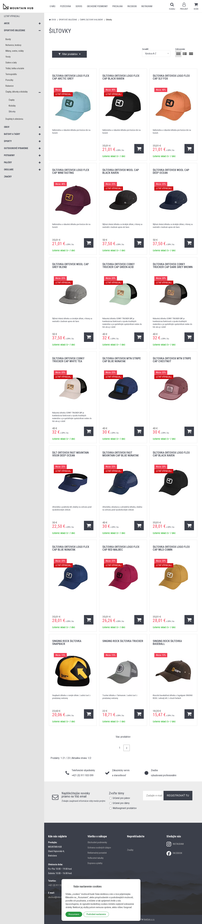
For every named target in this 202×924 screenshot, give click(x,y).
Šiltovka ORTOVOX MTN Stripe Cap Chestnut (172, 360)
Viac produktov (123, 736)
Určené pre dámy (121, 803)
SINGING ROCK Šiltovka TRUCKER (122, 641)
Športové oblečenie (68, 20)
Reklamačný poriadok (97, 853)
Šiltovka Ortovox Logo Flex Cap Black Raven (120, 77)
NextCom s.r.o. (149, 919)
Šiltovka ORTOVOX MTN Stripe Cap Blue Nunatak (121, 360)
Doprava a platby (95, 863)
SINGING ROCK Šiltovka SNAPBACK (66, 642)
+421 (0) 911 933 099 (57, 885)
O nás (52, 6)
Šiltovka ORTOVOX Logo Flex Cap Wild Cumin (171, 548)
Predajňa (117, 6)
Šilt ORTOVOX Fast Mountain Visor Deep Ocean (70, 454)
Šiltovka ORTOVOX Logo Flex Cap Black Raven (171, 454)
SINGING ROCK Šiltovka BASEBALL (167, 642)
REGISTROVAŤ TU (178, 795)
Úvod (53, 20)
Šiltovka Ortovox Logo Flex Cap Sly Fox (171, 77)
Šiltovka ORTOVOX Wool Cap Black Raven (120, 171)
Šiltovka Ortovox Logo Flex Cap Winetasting (70, 171)
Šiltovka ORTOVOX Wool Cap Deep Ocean (171, 171)
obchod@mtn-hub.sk (57, 897)
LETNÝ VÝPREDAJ (12, 16)
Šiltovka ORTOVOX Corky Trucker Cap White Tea (68, 360)
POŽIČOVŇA (65, 6)
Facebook (132, 6)
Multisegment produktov (125, 808)
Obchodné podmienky (97, 6)
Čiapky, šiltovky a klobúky (91, 20)
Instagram (146, 6)
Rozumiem (73, 914)
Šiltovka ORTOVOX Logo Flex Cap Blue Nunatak (70, 548)
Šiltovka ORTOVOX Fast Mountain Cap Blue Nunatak (120, 454)
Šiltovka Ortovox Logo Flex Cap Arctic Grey (70, 77)
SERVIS (79, 6)
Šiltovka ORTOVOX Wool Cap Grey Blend (70, 265)
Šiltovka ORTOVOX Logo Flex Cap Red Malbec (120, 548)
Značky (130, 850)
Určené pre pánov (121, 798)
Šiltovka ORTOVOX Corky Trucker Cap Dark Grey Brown (173, 265)
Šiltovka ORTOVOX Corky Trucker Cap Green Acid (118, 265)
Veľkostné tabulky (96, 858)
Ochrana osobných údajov (99, 847)
